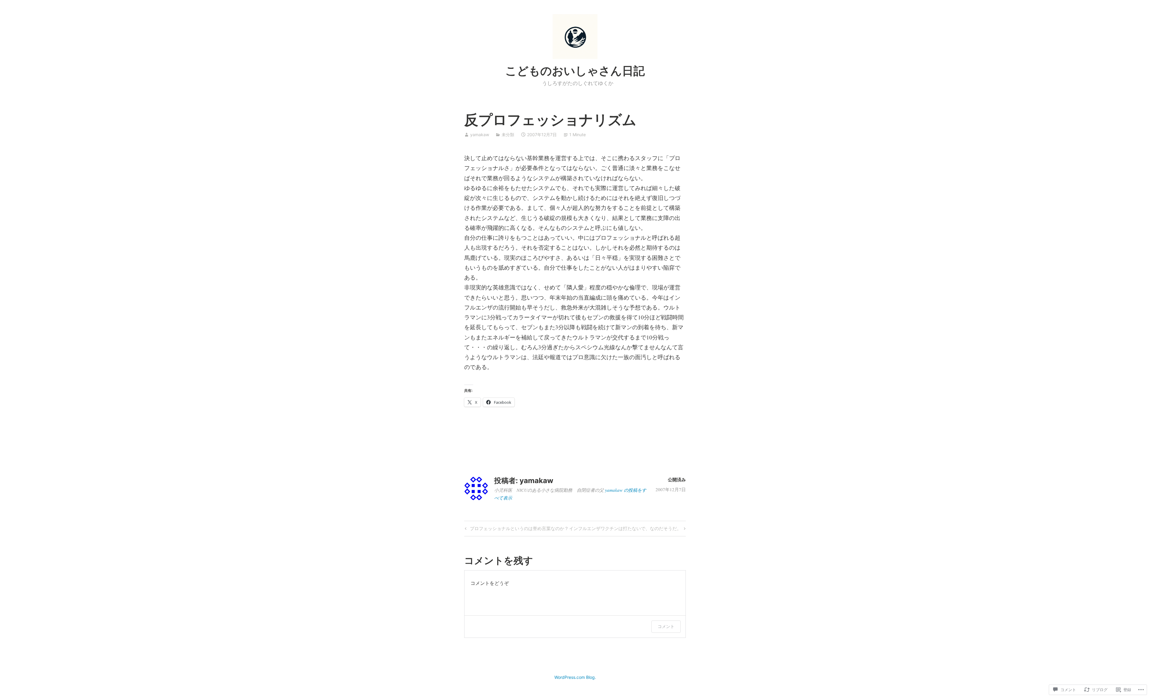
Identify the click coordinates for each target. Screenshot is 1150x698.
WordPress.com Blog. (575, 677)
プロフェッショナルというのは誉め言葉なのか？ (516, 529)
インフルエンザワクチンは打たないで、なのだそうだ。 (625, 529)
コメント (666, 626)
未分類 (508, 134)
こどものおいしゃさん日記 (575, 71)
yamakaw (479, 134)
